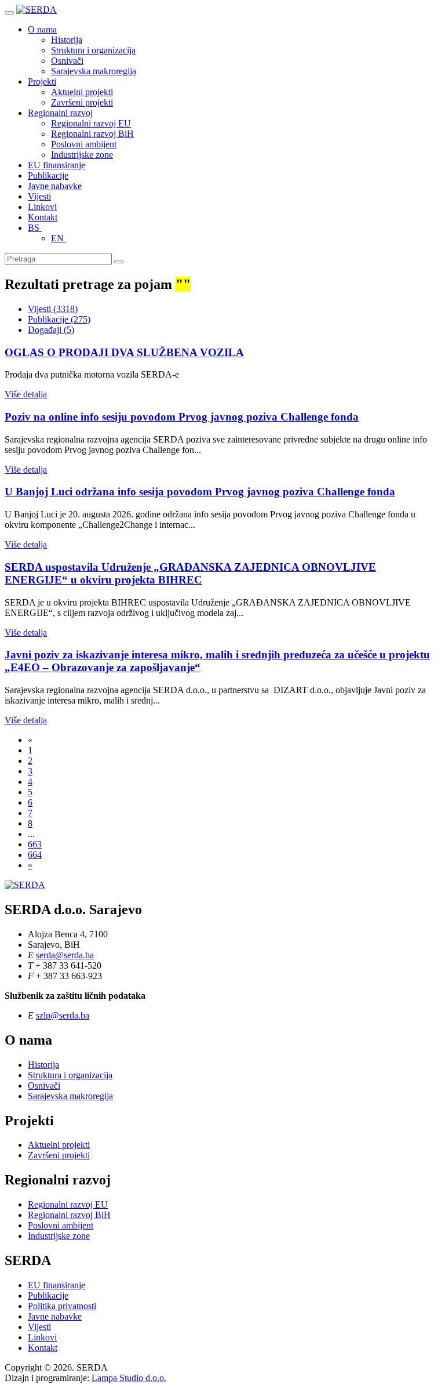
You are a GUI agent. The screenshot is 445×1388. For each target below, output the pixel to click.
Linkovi (42, 207)
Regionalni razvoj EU (91, 123)
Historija (66, 40)
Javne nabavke (55, 186)
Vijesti (39, 196)
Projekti (42, 81)
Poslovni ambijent (83, 144)
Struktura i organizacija (93, 50)
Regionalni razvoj (60, 113)
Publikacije (48, 175)
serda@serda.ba (65, 955)
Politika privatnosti (62, 1306)
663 (35, 844)
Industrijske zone (82, 155)
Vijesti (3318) (53, 309)
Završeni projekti (82, 102)
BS (35, 228)
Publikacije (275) (59, 319)
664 (35, 855)
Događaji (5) (51, 330)
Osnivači (67, 61)
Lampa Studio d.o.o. (129, 1378)
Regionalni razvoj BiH (92, 134)
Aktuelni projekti (82, 92)
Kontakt (42, 217)
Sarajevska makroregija (93, 71)
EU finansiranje (56, 165)
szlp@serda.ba (62, 1015)
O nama (42, 29)
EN (58, 238)
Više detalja (26, 394)
